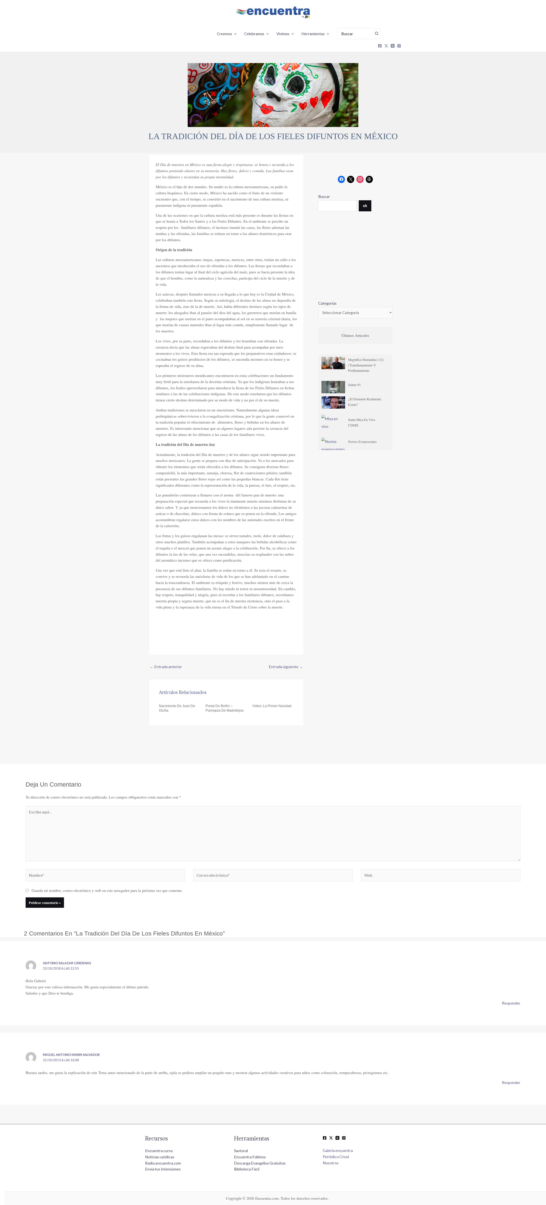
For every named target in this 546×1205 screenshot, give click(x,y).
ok (365, 205)
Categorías (327, 303)
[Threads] (393, 46)
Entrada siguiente (286, 666)
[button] (234, 33)
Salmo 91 (354, 384)
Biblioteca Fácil (246, 1169)
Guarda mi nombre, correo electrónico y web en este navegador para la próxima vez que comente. (107, 890)
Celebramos (254, 33)
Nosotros (330, 1162)
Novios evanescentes (362, 441)
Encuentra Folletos (250, 1157)
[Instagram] (399, 46)
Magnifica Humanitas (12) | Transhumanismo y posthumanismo (365, 365)
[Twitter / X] (331, 1138)
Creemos (224, 33)
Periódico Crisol (336, 1156)
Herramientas (313, 33)
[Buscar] (377, 33)
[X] (386, 46)
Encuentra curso (159, 1150)
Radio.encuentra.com (163, 1163)
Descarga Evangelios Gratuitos (260, 1163)
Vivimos (282, 33)
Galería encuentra (338, 1150)
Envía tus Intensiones (163, 1169)
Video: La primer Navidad (271, 706)
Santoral (241, 1150)
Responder (511, 1003)
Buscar (324, 196)
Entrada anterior (166, 666)
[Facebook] (380, 46)
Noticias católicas (159, 1157)
